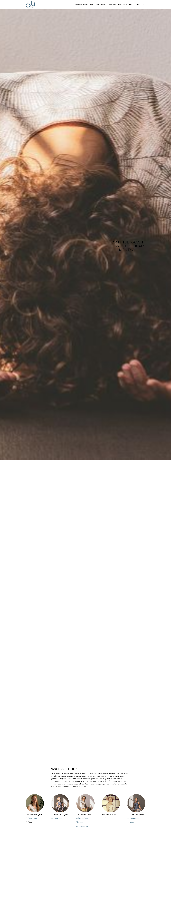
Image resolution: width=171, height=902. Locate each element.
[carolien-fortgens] (60, 803)
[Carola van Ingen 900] (35, 803)
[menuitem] (81, 4)
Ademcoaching (82, 826)
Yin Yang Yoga (31, 818)
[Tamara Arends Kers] (111, 803)
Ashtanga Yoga (82, 818)
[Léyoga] (30, 4)
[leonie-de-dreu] (85, 803)
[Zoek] (143, 4)
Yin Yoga (79, 822)
